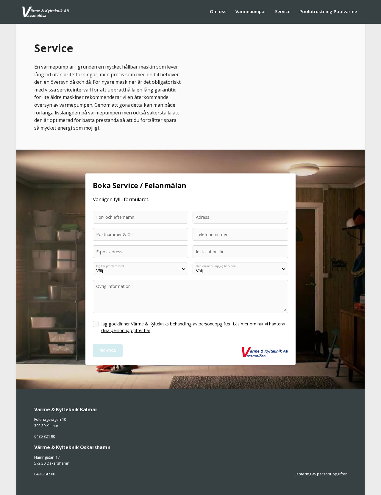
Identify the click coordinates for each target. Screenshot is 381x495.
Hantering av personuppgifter (320, 474)
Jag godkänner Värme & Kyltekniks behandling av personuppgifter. (193, 327)
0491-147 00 (44, 474)
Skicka (107, 350)
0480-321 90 (44, 436)
